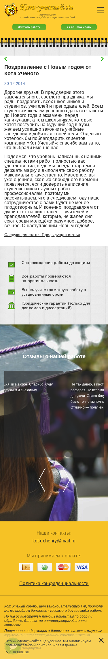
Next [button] (66, 480)
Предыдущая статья (61, 234)
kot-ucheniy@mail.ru (54, 540)
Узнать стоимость (79, 27)
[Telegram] (13, 629)
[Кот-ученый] (54, 10)
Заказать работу (29, 27)
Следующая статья (23, 234)
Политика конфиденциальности (53, 583)
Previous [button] (42, 480)
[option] (54, 414)
